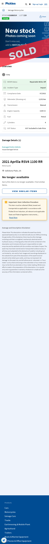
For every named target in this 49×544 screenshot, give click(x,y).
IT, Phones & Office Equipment (18, 541)
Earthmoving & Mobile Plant (17, 524)
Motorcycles (10, 512)
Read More (13, 218)
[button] (29, 4)
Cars (6, 508)
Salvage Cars (10, 516)
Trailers (8, 532)
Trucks (7, 520)
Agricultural (10, 528)
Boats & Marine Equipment (16, 536)
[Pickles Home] (3, 10)
